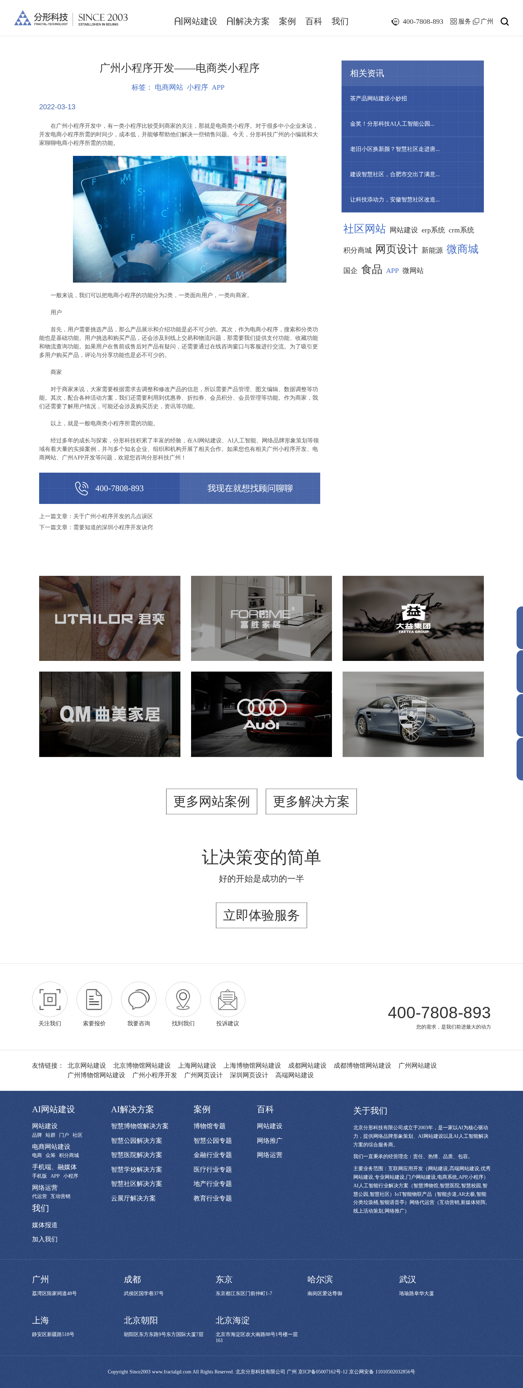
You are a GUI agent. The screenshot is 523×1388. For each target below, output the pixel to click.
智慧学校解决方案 (136, 1169)
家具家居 (310, 628)
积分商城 (357, 250)
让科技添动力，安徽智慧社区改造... (395, 199)
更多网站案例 (211, 801)
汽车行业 (261, 725)
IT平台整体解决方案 (142, 729)
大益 (413, 608)
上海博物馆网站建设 (252, 1065)
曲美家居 (109, 704)
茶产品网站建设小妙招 (378, 98)
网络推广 (269, 1140)
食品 (371, 269)
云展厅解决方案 (133, 1198)
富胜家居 (261, 612)
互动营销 (60, 1196)
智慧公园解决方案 (136, 1140)
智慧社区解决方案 (136, 1183)
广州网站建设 (417, 1065)
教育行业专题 (213, 1198)
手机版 (39, 1176)
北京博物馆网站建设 (142, 1065)
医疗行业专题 (213, 1169)
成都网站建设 (307, 1065)
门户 (64, 1135)
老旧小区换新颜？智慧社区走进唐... (395, 149)
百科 (313, 21)
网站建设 (195, 21)
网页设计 (396, 249)
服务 (464, 21)
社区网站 (364, 229)
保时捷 (413, 708)
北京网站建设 (87, 1065)
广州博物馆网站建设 (96, 1075)
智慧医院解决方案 (136, 1154)
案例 (287, 21)
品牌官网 (60, 628)
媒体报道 (45, 1225)
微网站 (413, 270)
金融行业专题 (213, 1154)
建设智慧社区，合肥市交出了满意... (395, 174)
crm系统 (461, 230)
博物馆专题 (210, 1126)
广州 (487, 21)
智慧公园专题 (213, 1140)
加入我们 (45, 1239)
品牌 (37, 1135)
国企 (350, 270)
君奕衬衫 (109, 612)
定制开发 (158, 628)
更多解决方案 (311, 801)
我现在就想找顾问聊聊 (250, 488)
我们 (340, 21)
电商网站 (169, 87)
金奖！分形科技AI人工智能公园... (392, 124)
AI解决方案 (132, 1109)
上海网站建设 (197, 1065)
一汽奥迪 (261, 708)
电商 (37, 1155)
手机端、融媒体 (54, 1167)
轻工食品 (428, 624)
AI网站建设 (53, 1109)
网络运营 (45, 1187)
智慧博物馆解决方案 (140, 1126)
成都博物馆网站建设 (362, 1065)
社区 (78, 1135)
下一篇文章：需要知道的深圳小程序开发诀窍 (96, 527)
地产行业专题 (213, 1183)
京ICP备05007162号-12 (323, 1371)
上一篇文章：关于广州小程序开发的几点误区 (96, 516)
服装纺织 (126, 628)
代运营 (39, 1196)
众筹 (51, 1155)
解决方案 (248, 21)
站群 (51, 1135)
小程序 (197, 87)
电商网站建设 (51, 1146)
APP (218, 87)
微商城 (463, 249)
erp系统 (433, 230)
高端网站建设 (294, 1075)
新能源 (432, 250)
